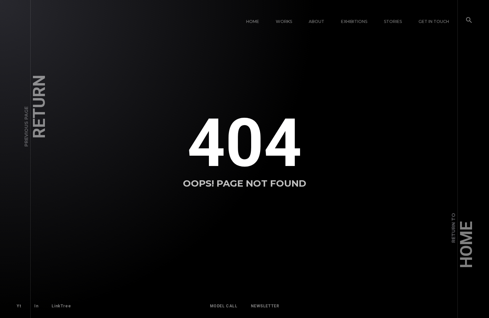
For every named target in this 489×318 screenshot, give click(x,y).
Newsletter (265, 306)
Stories (393, 21)
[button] (469, 22)
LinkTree (61, 306)
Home (252, 21)
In (36, 306)
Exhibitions (354, 21)
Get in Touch (433, 21)
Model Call (224, 306)
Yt (19, 306)
